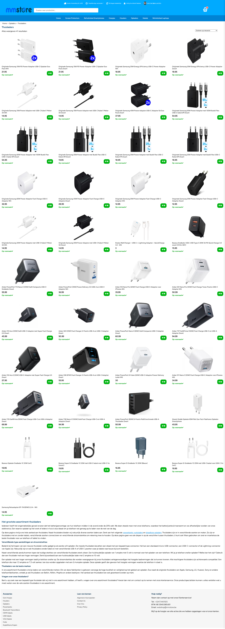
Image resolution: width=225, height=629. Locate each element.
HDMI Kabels (8, 613)
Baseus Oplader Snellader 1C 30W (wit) (17, 463)
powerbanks (128, 532)
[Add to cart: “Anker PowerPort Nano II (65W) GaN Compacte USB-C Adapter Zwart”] (163, 338)
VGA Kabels (7, 619)
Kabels (145, 18)
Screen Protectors (72, 18)
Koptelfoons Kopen (10, 625)
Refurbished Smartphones (94, 18)
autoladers (138, 532)
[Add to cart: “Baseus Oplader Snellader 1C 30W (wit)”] (50, 469)
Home (58, 18)
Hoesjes (112, 18)
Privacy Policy (82, 607)
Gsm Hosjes (7, 598)
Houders (123, 18)
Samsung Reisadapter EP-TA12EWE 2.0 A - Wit (19, 507)
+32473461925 (161, 602)
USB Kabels (7, 616)
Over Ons (80, 604)
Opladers (134, 18)
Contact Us (81, 601)
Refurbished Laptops (161, 18)
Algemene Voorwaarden (86, 598)
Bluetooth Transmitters (11, 610)
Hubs (5, 622)
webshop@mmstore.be (166, 607)
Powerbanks (7, 607)
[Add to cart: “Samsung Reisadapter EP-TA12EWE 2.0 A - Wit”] (50, 513)
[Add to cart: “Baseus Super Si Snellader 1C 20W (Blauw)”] (163, 469)
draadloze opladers (153, 532)
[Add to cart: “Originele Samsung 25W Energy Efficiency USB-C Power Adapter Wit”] (163, 73)
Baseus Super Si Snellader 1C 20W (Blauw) (131, 463)
